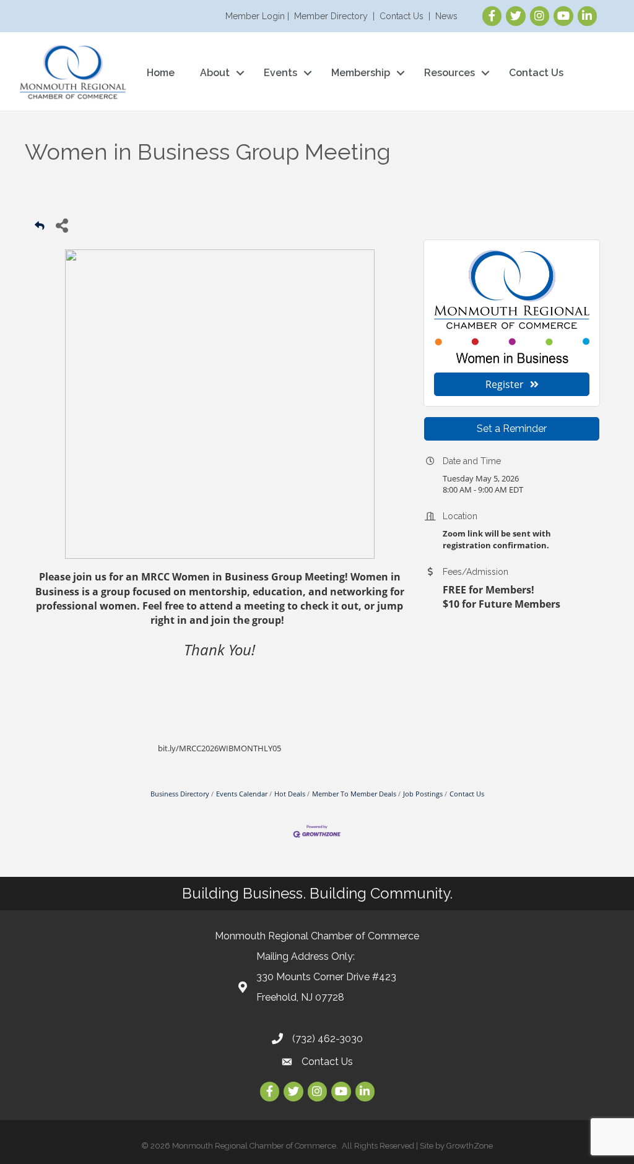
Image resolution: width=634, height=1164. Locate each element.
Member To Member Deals (354, 793)
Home (161, 73)
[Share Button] (62, 225)
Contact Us (401, 16)
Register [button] (504, 384)
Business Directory (179, 793)
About (215, 73)
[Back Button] (40, 228)
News (446, 16)
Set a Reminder (512, 428)
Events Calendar (241, 793)
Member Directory (331, 16)
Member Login (255, 16)
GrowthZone (469, 1145)
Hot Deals (289, 793)
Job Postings (423, 793)
